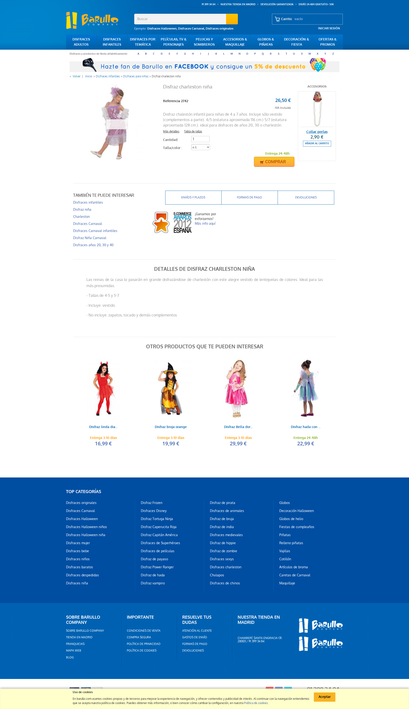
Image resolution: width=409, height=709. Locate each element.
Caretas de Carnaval (294, 575)
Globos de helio (291, 518)
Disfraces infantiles (108, 76)
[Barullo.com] (98, 20)
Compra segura (139, 637)
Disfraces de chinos (225, 583)
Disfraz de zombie (223, 551)
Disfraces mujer (78, 543)
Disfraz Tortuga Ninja (157, 518)
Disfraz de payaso (154, 559)
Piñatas (285, 535)
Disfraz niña (82, 209)
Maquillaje (287, 583)
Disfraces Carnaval (191, 28)
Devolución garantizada (277, 4)
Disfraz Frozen (151, 502)
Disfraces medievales (226, 535)
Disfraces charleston (225, 567)
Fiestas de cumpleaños (296, 527)
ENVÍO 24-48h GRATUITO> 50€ (316, 4)
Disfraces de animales (227, 510)
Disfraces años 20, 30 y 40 (93, 245)
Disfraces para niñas (136, 76)
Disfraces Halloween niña (85, 535)
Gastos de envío (194, 637)
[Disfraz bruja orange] (170, 388)
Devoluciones (306, 197)
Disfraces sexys (222, 559)
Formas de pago (249, 197)
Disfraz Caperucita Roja (159, 527)
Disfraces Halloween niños (86, 527)
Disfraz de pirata (222, 502)
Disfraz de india (222, 527)
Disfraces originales (219, 28)
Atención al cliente (197, 631)
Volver (76, 76)
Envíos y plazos (193, 197)
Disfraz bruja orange (171, 427)
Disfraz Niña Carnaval (89, 238)
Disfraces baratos (79, 567)
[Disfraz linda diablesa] (103, 388)
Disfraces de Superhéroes (160, 543)
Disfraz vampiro (153, 583)
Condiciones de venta (143, 631)
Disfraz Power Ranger (157, 567)
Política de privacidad (143, 644)
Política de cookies (141, 650)
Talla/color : (173, 148)
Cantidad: (170, 140)
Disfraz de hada (153, 575)
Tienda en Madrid (79, 637)
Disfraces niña (77, 583)
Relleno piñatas (291, 543)
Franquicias (75, 644)
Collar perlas (317, 131)
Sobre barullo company (85, 631)
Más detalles (171, 131)
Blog (70, 657)
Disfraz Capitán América (159, 535)
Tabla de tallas (193, 131)
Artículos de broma (293, 567)
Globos (284, 502)
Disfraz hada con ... (305, 427)
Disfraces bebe (77, 551)
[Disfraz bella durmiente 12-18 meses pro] (238, 388)
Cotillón (285, 559)
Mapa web (73, 650)
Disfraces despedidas (82, 575)
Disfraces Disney (154, 510)
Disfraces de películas (157, 551)
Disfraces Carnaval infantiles (95, 230)
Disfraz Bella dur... (238, 427)
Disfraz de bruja (222, 518)
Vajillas (284, 551)
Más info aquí (205, 223)
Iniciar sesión (329, 28)
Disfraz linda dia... (103, 427)
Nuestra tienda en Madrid (238, 4)
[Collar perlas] (317, 109)
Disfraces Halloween (162, 28)
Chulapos (217, 575)
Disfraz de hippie (223, 543)
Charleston (81, 216)
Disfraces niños (78, 559)
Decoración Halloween (296, 510)
